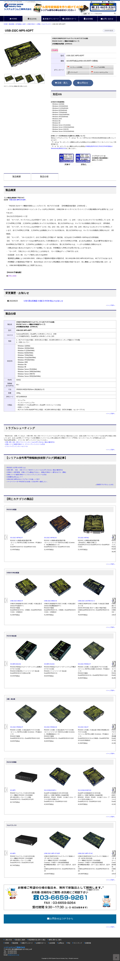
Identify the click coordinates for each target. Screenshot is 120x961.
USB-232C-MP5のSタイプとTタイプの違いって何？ (23, 479)
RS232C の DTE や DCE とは (16, 467)
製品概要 (16, 176)
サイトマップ (96, 1)
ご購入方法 (8, 940)
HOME (14, 19)
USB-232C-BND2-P (16, 601)
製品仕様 (44, 176)
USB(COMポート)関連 (33, 24)
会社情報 (89, 19)
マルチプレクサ (46, 24)
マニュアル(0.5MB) (99, 67)
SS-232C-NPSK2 (83, 537)
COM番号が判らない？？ (15, 477)
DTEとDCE (12, 276)
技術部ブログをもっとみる (105, 484)
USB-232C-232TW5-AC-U (86, 601)
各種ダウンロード (52, 19)
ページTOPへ (111, 305)
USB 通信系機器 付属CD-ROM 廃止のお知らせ (43, 301)
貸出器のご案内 (20, 940)
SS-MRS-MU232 (15, 664)
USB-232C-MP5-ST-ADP (17, 200)
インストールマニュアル (101, 72)
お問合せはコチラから (61, 918)
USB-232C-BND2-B (50, 601)
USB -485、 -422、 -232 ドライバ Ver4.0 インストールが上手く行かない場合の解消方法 (35, 470)
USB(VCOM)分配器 (13, 573)
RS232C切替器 (11, 762)
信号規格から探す (21, 24)
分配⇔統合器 (11, 699)
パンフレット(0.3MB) (76, 67)
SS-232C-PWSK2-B (50, 727)
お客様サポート (70, 19)
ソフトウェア (74, 72)
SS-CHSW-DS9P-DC (84, 790)
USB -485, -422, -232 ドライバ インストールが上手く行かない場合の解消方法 (29, 442)
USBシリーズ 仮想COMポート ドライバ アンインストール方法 (25, 444)
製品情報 (33, 19)
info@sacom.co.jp (13, 955)
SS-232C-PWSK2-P (84, 664)
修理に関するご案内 (55, 940)
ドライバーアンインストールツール (16, 446)
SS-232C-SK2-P (83, 727)
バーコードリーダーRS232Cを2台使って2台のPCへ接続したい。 (27, 481)
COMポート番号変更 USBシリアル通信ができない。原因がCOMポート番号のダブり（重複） (37, 472)
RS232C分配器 (11, 509)
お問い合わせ (108, 19)
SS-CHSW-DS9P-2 (50, 790)
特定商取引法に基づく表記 (36, 940)
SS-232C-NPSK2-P (16, 537)
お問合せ (112, 1)
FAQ (104, 1)
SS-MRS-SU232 (49, 664)
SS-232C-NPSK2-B (50, 537)
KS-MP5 (12, 790)
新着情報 (88, 943)
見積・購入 (62, 83)
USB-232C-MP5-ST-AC (85, 853)
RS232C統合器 (11, 636)
